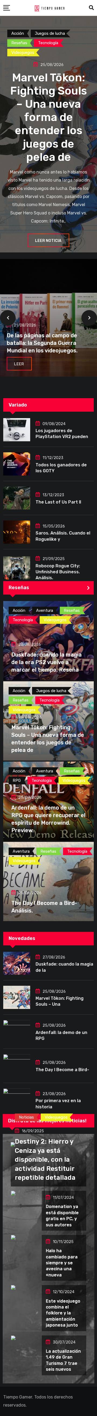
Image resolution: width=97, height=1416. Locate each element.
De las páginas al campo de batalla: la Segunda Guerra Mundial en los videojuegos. (42, 343)
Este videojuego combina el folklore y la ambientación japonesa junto (63, 1313)
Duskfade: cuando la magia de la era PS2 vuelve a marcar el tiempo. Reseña (46, 662)
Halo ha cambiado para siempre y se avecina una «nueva (62, 1263)
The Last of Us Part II (58, 502)
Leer (19, 364)
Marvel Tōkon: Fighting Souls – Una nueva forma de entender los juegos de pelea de (48, 117)
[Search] (91, 8)
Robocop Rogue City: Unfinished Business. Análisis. (58, 572)
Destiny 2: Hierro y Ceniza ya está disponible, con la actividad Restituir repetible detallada (45, 1159)
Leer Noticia (48, 240)
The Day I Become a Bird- (62, 1069)
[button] (8, 318)
